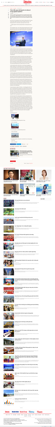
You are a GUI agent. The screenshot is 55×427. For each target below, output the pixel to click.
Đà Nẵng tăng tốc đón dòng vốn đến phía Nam (23, 321)
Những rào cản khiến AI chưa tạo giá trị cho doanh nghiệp (27, 195)
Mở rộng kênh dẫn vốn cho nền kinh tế (22, 200)
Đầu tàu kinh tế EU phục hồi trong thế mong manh (24, 268)
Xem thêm (21, 407)
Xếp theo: (25, 163)
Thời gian (28, 163)
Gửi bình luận (12, 161)
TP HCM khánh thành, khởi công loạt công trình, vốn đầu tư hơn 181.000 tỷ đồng (26, 288)
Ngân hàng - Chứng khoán (34, 5)
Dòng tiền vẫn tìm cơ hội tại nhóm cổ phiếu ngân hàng (25, 251)
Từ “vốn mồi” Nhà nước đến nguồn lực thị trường (24, 234)
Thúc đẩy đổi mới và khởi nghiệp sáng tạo (23, 381)
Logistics (21, 146)
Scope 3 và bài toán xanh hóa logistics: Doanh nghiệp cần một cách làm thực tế (27, 339)
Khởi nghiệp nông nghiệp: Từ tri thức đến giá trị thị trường (26, 364)
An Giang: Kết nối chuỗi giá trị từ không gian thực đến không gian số (26, 305)
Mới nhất (6, 2)
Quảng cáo (48, 2)
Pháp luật (19, 5)
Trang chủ (11, 8)
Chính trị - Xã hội (6, 5)
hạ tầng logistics (24, 146)
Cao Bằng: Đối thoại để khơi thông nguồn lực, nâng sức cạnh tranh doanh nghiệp (26, 348)
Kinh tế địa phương (42, 5)
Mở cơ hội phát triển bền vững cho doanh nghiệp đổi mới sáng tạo (11, 181)
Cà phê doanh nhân (19, 8)
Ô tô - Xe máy (50, 5)
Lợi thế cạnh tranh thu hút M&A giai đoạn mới (24, 217)
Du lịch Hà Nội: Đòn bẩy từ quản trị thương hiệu (24, 313)
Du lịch (39, 5)
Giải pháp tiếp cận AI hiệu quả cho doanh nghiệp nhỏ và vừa (26, 243)
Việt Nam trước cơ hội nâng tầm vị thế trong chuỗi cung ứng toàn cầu (26, 391)
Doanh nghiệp (12, 5)
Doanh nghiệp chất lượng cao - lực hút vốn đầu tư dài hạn (43, 195)
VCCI (9, 5)
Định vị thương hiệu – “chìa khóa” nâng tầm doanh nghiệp (27, 181)
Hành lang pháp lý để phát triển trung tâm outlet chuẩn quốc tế (26, 261)
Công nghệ (47, 5)
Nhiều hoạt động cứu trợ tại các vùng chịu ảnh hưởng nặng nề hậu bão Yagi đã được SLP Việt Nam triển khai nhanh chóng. (26, 155)
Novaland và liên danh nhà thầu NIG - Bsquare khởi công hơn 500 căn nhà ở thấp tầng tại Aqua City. (26, 376)
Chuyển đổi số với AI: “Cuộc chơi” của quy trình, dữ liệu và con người (43, 181)
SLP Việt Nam (12, 146)
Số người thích (31, 163)
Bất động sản (26, 5)
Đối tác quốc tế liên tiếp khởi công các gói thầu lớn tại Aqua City (26, 374)
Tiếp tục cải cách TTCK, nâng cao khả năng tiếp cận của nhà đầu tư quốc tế (26, 331)
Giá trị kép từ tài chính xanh (20, 208)
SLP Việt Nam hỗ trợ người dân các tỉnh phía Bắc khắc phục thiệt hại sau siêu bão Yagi (26, 151)
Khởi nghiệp (22, 5)
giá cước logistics (17, 146)
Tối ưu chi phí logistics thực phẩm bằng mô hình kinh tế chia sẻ (11, 195)
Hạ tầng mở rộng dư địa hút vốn (21, 398)
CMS (45, 426)
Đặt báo (45, 2)
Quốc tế (29, 5)
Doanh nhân (16, 5)
